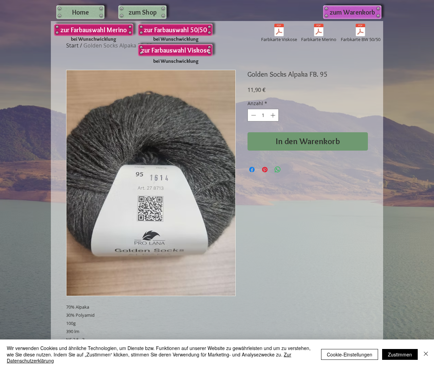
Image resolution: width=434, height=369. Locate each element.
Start (72, 45)
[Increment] (273, 115)
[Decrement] (253, 115)
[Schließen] (426, 354)
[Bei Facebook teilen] (252, 170)
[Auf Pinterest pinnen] (265, 170)
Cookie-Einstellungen (349, 354)
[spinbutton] (263, 115)
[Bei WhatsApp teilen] (278, 170)
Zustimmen (400, 354)
